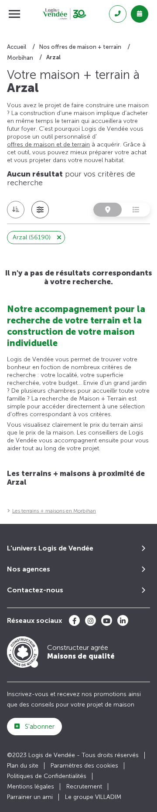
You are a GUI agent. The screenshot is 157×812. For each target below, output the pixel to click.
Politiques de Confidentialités (46, 776)
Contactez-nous (35, 590)
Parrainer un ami (30, 797)
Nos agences (28, 569)
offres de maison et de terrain (48, 144)
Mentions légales (30, 786)
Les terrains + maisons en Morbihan (54, 511)
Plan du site (22, 765)
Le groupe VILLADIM (93, 797)
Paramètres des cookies (84, 765)
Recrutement (84, 786)
